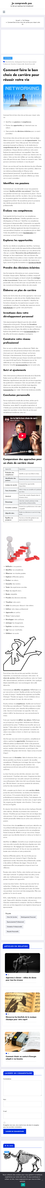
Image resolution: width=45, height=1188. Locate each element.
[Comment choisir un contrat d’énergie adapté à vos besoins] (22, 1042)
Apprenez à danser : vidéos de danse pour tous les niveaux (21, 978)
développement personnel (21, 62)
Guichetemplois (28, 233)
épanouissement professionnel (15, 922)
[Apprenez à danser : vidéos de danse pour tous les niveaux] (22, 963)
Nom (4, 1099)
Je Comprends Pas (30, 331)
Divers (7, 1152)
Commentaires (7, 1079)
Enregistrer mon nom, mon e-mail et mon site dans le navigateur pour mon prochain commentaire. (21, 1126)
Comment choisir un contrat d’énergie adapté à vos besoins (21, 1057)
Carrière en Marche (35, 262)
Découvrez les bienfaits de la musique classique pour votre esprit (21, 1018)
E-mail (5, 1111)
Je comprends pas (22, 3)
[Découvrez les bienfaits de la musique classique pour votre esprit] (22, 1002)
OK (23, 1185)
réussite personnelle (30, 64)
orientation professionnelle (17, 64)
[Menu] (4, 12)
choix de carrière (9, 62)
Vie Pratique (8, 58)
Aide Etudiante (8, 308)
